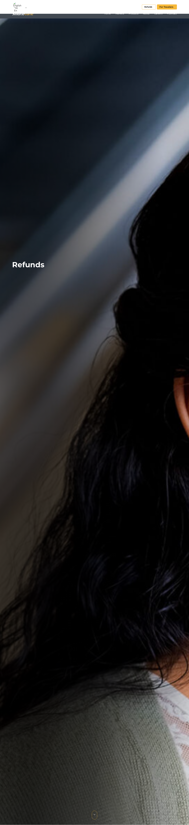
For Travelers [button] (166, 7)
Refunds (148, 7)
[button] (18, 7)
